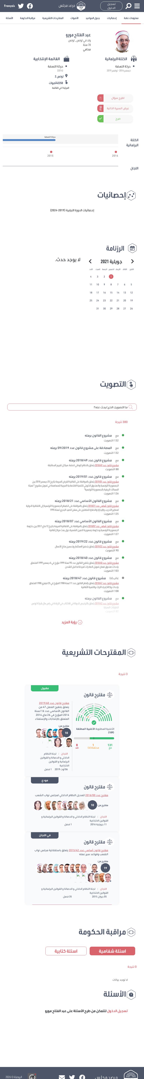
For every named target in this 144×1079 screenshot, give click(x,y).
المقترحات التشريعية (52, 18)
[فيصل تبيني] (92, 868)
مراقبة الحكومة (27, 18)
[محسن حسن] (78, 877)
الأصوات (74, 18)
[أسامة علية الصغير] (59, 868)
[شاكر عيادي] (57, 805)
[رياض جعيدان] (86, 868)
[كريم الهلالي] (84, 805)
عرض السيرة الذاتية (118, 108)
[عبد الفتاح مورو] (42, 733)
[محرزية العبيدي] (54, 868)
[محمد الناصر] (46, 805)
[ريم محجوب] (73, 877)
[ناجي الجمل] (70, 868)
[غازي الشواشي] (58, 733)
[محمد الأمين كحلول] (41, 805)
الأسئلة (9, 18)
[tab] (111, 277)
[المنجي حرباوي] (52, 805)
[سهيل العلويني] (105, 877)
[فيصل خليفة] (66, 742)
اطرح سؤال (117, 98)
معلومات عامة (131, 18)
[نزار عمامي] (97, 868)
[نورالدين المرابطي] (83, 877)
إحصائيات (112, 18)
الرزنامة (115, 248)
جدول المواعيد (93, 18)
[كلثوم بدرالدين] (47, 733)
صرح (118, 118)
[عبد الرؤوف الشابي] (50, 742)
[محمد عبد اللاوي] (45, 742)
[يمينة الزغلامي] (43, 868)
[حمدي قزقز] (94, 877)
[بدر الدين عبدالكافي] (68, 805)
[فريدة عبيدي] (53, 733)
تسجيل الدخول (111, 6)
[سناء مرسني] (73, 805)
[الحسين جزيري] (75, 868)
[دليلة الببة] (79, 805)
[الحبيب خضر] (65, 868)
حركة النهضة (123, 66)
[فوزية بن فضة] (55, 742)
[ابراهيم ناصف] (36, 733)
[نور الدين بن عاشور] (61, 742)
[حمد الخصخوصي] (81, 868)
